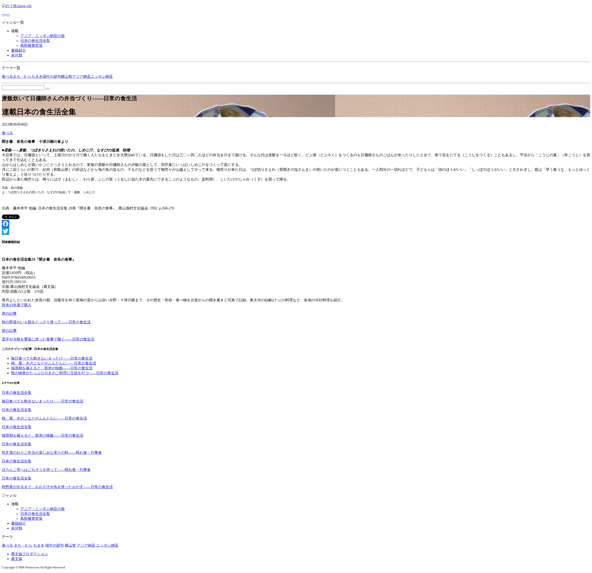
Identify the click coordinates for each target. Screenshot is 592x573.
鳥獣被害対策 (31, 45)
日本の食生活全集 (35, 41)
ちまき (37, 76)
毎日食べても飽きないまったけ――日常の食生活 (51, 358)
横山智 (66, 76)
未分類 (16, 55)
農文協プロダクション (29, 554)
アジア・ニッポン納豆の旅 (42, 36)
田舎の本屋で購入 (16, 305)
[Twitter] (296, 231)
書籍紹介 (18, 50)
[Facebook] (296, 223)
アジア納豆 (81, 76)
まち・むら (22, 76)
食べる (7, 76)
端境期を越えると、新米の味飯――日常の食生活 (51, 368)
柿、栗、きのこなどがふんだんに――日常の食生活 (53, 363)
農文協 (16, 559)
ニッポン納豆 (102, 76)
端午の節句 (52, 76)
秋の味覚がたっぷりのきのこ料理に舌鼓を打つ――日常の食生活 (64, 373)
